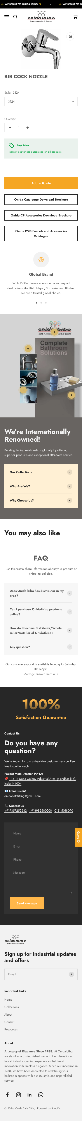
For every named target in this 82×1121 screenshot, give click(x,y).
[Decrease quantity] (10, 127)
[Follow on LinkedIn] (30, 1095)
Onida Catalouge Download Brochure (41, 199)
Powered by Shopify (48, 1108)
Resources (11, 1029)
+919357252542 (15, 810)
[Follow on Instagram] (18, 1095)
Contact (9, 1022)
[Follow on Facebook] (7, 1095)
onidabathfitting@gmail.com (22, 796)
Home (8, 999)
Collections (11, 1007)
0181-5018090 (63, 810)
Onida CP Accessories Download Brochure (41, 215)
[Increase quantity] (27, 127)
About (8, 1014)
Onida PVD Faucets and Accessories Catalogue (41, 233)
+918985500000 (40, 810)
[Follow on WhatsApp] (41, 1095)
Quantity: (10, 119)
